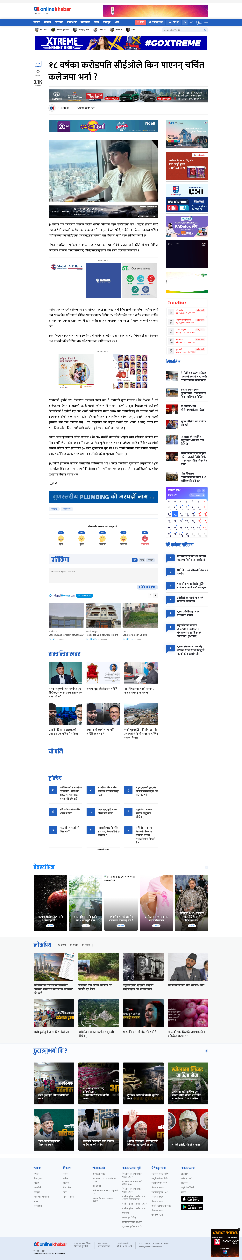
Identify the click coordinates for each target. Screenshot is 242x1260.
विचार (96, 22)
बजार (65, 1174)
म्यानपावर (43, 29)
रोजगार (66, 1183)
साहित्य (36, 1183)
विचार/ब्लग (38, 1178)
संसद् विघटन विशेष (159, 1183)
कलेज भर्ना (66, 509)
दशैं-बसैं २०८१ (157, 1215)
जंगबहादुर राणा (83, 29)
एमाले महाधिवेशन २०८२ (161, 1206)
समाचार (47, 22)
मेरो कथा (125, 1213)
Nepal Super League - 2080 (103, 1200)
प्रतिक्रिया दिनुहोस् (147, 587)
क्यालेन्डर (174, 490)
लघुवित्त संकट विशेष (160, 1178)
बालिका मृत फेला (63, 29)
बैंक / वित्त (67, 1187)
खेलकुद (106, 22)
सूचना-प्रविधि (68, 1197)
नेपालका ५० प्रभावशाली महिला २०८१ (132, 1183)
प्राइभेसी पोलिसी (187, 1187)
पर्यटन (65, 1178)
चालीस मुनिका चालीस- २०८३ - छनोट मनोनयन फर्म (134, 1198)
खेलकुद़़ (37, 1192)
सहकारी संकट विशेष (160, 1174)
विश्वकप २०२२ (157, 1210)
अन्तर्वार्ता (37, 1187)
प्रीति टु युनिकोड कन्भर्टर (132, 1222)
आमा (133, 29)
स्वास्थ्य (176, 22)
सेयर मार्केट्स (157, 22)
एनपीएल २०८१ (99, 1174)
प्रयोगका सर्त (186, 1178)
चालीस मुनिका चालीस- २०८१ (134, 1208)
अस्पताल (118, 29)
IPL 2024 (97, 1186)
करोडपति (54, 509)
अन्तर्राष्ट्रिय (38, 1206)
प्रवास (36, 1201)
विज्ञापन (184, 1183)
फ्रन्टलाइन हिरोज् (129, 1217)
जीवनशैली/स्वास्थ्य (41, 1197)
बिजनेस (59, 22)
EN (184, 22)
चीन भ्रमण (102, 29)
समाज (36, 1174)
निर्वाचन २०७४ (158, 1187)
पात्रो (142, 22)
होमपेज (37, 22)
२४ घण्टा (62, 945)
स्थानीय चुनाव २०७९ (160, 1192)
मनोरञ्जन (85, 22)
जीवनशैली (71, 22)
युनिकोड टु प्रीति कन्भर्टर (132, 1226)
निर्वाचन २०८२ (157, 1201)
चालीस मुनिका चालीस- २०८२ (134, 1204)
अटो (65, 1192)
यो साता (74, 945)
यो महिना (86, 945)
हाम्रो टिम (184, 1174)
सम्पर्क (183, 1192)
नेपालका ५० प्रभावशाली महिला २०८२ (132, 1176)
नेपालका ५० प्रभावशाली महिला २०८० (132, 1190)
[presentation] (150, 595)
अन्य (117, 22)
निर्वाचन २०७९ (157, 1197)
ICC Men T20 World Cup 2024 (104, 1180)
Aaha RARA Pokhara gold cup (105, 1192)
